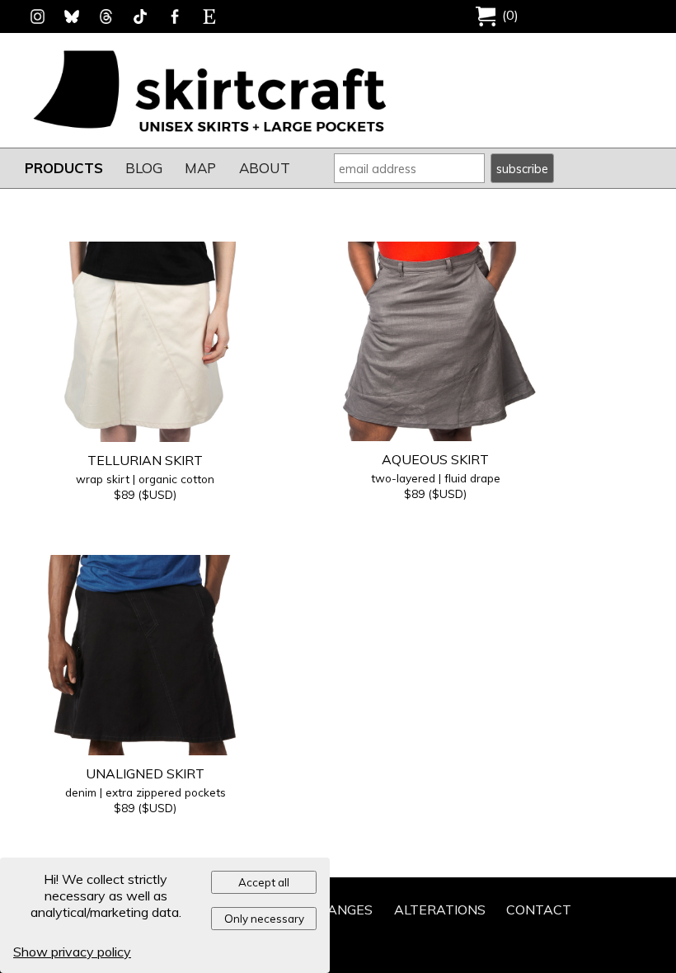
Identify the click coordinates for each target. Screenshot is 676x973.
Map (200, 167)
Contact (538, 909)
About (264, 167)
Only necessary (264, 918)
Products (64, 167)
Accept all (263, 882)
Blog (143, 167)
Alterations (440, 909)
